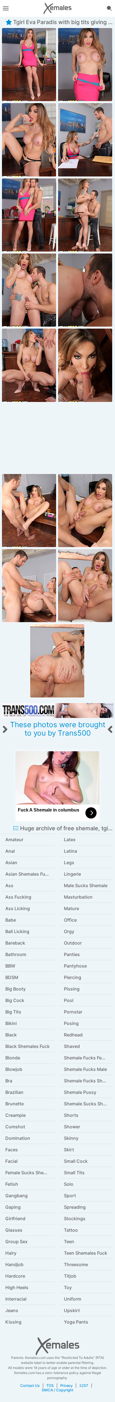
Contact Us (30, 1385)
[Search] (109, 8)
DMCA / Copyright (57, 1390)
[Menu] (5, 8)
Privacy (66, 1385)
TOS (50, 1385)
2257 (83, 1385)
